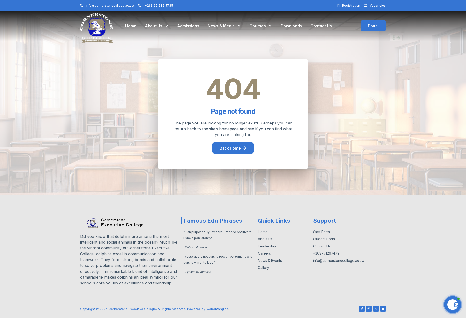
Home (130, 25)
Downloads (291, 25)
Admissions (188, 25)
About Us (153, 25)
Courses (258, 25)
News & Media (221, 25)
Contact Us (321, 25)
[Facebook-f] (362, 309)
